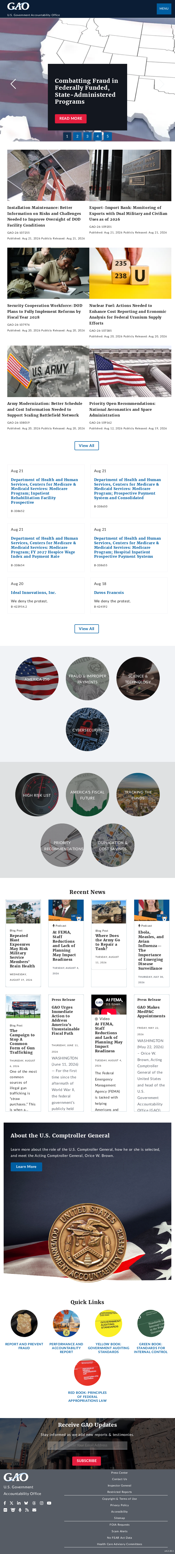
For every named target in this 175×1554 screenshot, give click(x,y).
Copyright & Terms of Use (119, 1498)
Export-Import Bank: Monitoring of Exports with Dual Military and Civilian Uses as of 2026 (128, 213)
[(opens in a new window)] (5, 1503)
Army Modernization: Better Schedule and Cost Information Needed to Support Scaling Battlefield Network (44, 409)
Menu (164, 8)
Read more (70, 118)
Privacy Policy (119, 1505)
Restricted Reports (119, 1492)
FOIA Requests (119, 1524)
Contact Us (119, 1479)
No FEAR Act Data (119, 1537)
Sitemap (119, 1518)
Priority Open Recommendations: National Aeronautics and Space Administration (122, 409)
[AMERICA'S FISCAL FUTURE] (87, 815)
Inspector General (119, 1485)
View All (86, 446)
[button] (162, 84)
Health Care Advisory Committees (119, 1544)
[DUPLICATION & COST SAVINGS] (112, 866)
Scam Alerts (119, 1531)
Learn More (26, 1167)
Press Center (119, 1472)
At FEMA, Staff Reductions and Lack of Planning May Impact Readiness (64, 946)
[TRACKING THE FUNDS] (138, 815)
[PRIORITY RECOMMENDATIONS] (62, 866)
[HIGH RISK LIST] (37, 815)
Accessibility (119, 1511)
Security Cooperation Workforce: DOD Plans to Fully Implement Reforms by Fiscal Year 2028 (44, 311)
